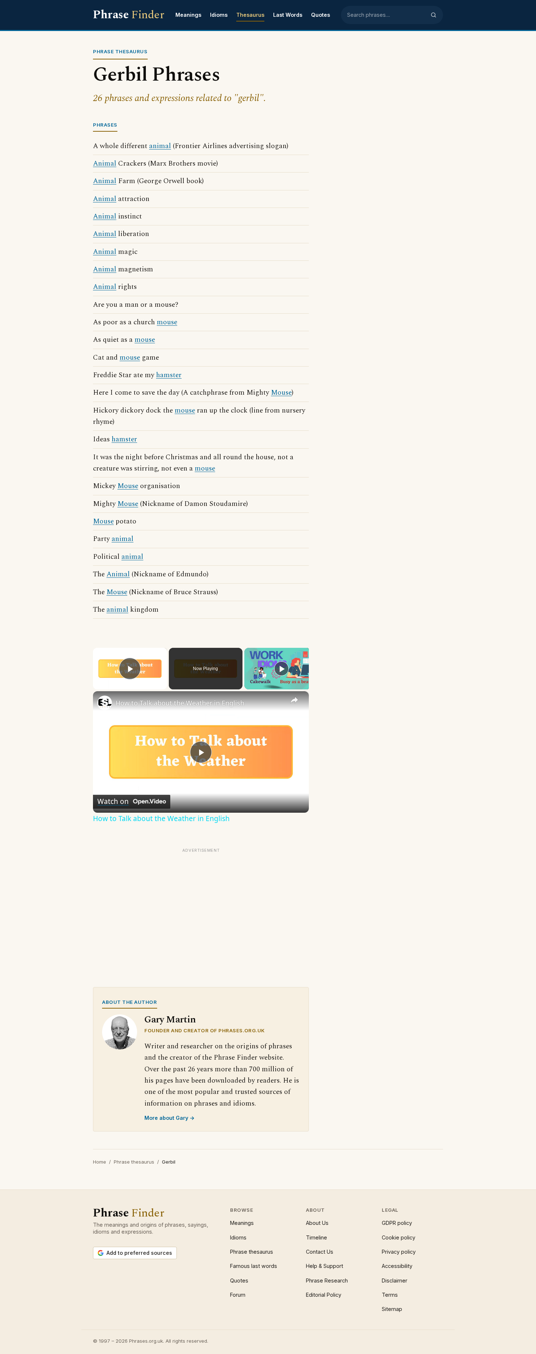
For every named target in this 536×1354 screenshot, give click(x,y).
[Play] (281, 668)
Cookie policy (398, 1237)
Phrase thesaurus (134, 1162)
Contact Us (319, 1252)
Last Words (287, 15)
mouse (167, 322)
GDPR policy (397, 1223)
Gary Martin (170, 1020)
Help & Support (324, 1266)
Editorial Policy (323, 1295)
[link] (104, 703)
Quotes (320, 15)
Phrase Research (327, 1280)
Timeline (316, 1237)
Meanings (188, 15)
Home (99, 1162)
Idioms (219, 15)
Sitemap (392, 1309)
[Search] (433, 15)
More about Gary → (169, 1118)
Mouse (281, 392)
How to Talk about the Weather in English (180, 703)
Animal (104, 163)
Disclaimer (394, 1280)
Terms (390, 1295)
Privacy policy (399, 1252)
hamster (169, 375)
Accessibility (397, 1266)
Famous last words (253, 1266)
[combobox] (386, 15)
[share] (294, 700)
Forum (237, 1295)
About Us (317, 1223)
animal (160, 146)
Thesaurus (250, 15)
